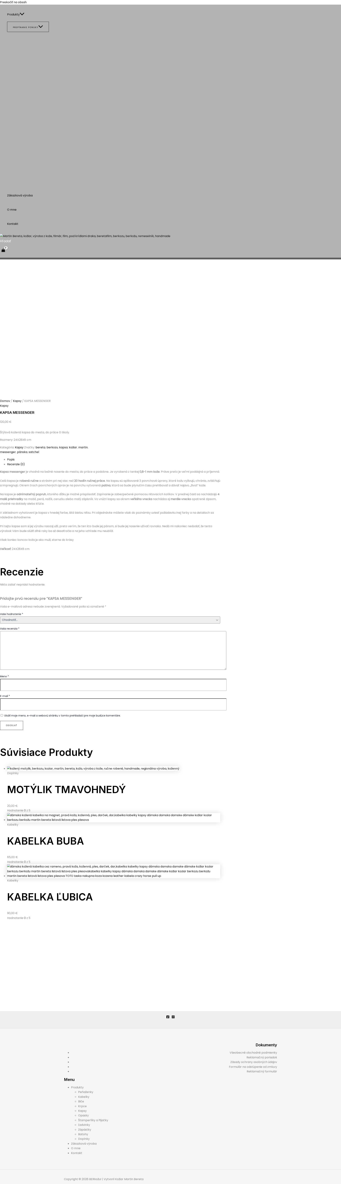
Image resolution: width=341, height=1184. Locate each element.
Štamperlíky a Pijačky (93, 1120)
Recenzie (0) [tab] (16, 464)
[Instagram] (173, 1017)
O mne (12, 210)
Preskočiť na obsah (13, 2)
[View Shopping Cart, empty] (3, 250)
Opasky (83, 1115)
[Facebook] (167, 1017)
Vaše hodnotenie (11, 614)
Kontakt (12, 224)
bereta (40, 447)
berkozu (52, 447)
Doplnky (84, 1139)
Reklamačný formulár (262, 1071)
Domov (5, 401)
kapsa (63, 447)
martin (83, 447)
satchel (34, 452)
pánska (22, 452)
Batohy (83, 1134)
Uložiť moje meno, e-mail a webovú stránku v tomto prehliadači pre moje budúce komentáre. (62, 715)
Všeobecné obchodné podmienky (253, 1053)
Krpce (82, 1106)
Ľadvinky (84, 1125)
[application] (22, 14)
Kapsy (17, 401)
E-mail (5, 696)
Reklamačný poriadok (262, 1057)
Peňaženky (85, 1092)
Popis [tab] (11, 459)
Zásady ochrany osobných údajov (253, 1062)
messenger (8, 452)
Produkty (13, 14)
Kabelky (83, 1097)
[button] (5, 241)
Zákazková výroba (20, 195)
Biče (81, 1101)
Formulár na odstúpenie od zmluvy (253, 1067)
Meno (4, 676)
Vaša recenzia (9, 628)
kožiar (73, 447)
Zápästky (84, 1130)
